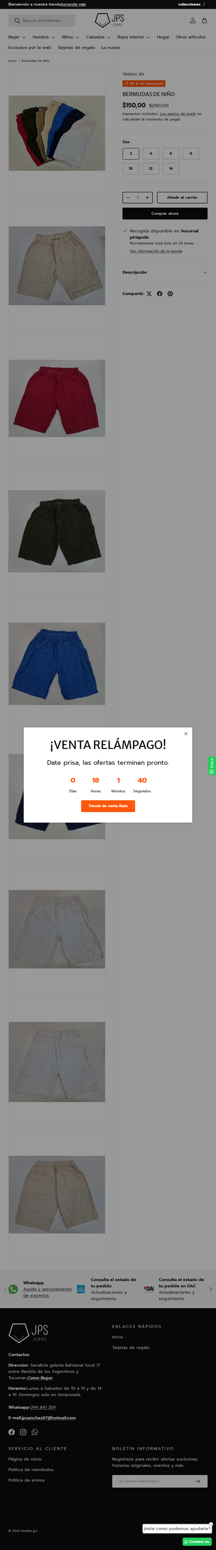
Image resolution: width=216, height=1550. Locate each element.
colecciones (189, 4)
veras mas (54, 4)
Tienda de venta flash (108, 806)
